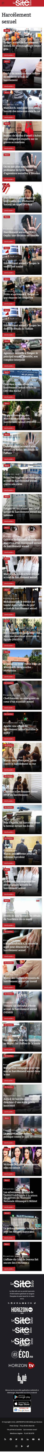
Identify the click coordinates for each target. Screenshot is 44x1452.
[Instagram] (29, 1303)
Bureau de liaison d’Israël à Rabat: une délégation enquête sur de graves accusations (23, 139)
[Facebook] (12, 1303)
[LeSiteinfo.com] (22, 3)
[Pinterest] (17, 1303)
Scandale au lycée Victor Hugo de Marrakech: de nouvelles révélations (22, 667)
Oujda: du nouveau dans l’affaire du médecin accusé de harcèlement (22, 77)
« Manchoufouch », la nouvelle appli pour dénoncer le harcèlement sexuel (21, 947)
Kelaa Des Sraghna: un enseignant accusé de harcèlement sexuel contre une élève (23, 481)
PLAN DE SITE (29, 1433)
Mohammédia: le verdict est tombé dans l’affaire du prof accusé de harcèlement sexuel (20, 605)
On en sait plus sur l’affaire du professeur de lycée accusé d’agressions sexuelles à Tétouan (22, 170)
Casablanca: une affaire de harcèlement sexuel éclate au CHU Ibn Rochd (20, 387)
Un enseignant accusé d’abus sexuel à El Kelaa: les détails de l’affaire (21, 449)
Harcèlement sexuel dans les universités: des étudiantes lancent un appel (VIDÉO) (20, 201)
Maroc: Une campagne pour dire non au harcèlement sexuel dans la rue (22, 1071)
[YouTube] (23, 1303)
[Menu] (3, 4)
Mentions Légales (16, 1433)
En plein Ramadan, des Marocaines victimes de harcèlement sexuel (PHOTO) (20, 418)
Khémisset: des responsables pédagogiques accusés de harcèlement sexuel (19, 885)
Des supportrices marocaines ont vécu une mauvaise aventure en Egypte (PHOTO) (22, 636)
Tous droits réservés (27, 1426)
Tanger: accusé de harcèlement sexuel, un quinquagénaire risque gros (22, 45)
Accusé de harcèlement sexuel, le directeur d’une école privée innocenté (22, 1102)
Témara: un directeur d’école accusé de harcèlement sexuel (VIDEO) (20, 1009)
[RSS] (9, 1303)
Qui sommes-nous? (30, 1429)
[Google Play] (32, 1303)
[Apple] (26, 1303)
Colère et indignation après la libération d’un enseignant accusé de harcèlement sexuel (22, 543)
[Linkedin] (20, 1303)
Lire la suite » (8, 55)
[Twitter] (15, 1303)
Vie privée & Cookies (14, 1429)
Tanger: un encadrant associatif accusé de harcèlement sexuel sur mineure (22, 512)
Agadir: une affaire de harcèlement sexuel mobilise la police (21, 729)
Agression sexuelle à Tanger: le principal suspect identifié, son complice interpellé (21, 356)
